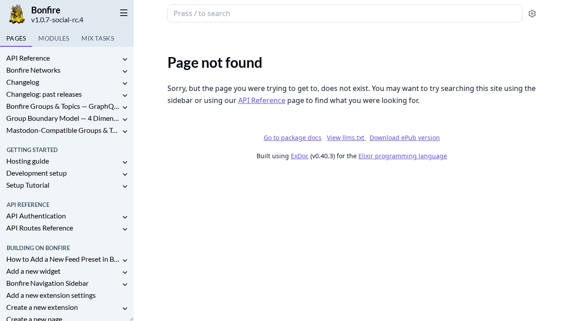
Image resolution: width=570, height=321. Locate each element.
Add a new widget (33, 271)
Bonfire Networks (33, 70)
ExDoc (300, 156)
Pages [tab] (16, 38)
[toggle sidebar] (122, 12)
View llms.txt (346, 137)
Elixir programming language (402, 156)
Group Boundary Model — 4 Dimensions (63, 118)
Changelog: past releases (44, 94)
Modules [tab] (53, 38)
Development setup (36, 173)
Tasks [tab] (97, 38)
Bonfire (46, 9)
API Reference (28, 58)
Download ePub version (405, 137)
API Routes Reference (39, 227)
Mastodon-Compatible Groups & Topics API (63, 130)
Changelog (22, 82)
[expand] (124, 59)
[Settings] (532, 13)
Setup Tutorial (27, 185)
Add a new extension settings (51, 295)
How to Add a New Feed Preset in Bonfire (63, 259)
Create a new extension (42, 307)
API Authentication (36, 215)
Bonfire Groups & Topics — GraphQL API (63, 106)
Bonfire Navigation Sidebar (47, 283)
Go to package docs (293, 137)
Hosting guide (27, 160)
